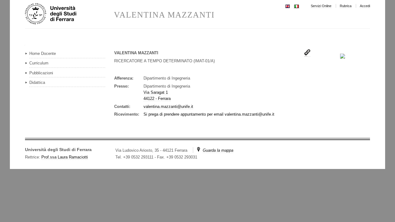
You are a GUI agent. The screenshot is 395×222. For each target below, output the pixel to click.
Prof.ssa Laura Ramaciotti (64, 157)
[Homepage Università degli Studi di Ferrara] (69, 14)
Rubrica (345, 6)
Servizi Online (321, 6)
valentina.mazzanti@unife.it (168, 106)
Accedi (365, 6)
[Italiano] (296, 5)
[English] (287, 5)
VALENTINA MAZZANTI (164, 15)
